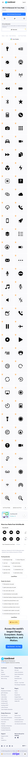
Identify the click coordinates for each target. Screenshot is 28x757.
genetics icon (7, 572)
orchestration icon (19, 569)
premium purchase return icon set (12, 607)
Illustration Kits (18, 678)
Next (24, 515)
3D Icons (17, 670)
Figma (16, 690)
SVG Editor (3, 695)
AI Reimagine (4, 701)
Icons (7, 35)
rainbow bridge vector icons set (11, 603)
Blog (2, 670)
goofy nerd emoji (16, 563)
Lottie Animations (19, 672)
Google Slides (18, 697)
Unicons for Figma (19, 699)
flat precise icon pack (9, 584)
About (2, 672)
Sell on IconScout (5, 676)
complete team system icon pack (11, 610)
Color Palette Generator (6, 709)
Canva (16, 692)
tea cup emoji (7, 569)
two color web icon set (9, 590)
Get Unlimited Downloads (14, 14)
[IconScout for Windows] (18, 738)
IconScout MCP (4, 705)
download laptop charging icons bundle (13, 597)
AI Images (17, 676)
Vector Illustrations (19, 674)
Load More (14, 576)
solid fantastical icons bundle (11, 594)
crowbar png (7, 566)
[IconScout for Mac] (15, 738)
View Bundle (5, 527)
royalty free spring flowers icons (11, 600)
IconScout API (4, 703)
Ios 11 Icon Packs (22, 35)
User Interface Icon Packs (13, 35)
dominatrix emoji (18, 572)
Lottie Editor (4, 697)
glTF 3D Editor (4, 692)
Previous (3, 515)
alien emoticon (17, 566)
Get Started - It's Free (14, 646)
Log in (24, 2)
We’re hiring (4, 678)
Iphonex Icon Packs (17, 507)
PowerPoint (17, 695)
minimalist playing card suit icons (12, 613)
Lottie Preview (4, 707)
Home (3, 35)
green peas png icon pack (10, 587)
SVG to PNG (4, 699)
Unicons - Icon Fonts (19, 682)
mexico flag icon (21, 559)
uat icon (6, 563)
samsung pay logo (8, 559)
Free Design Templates (20, 684)
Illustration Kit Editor (6, 690)
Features (3, 674)
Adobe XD (17, 701)
